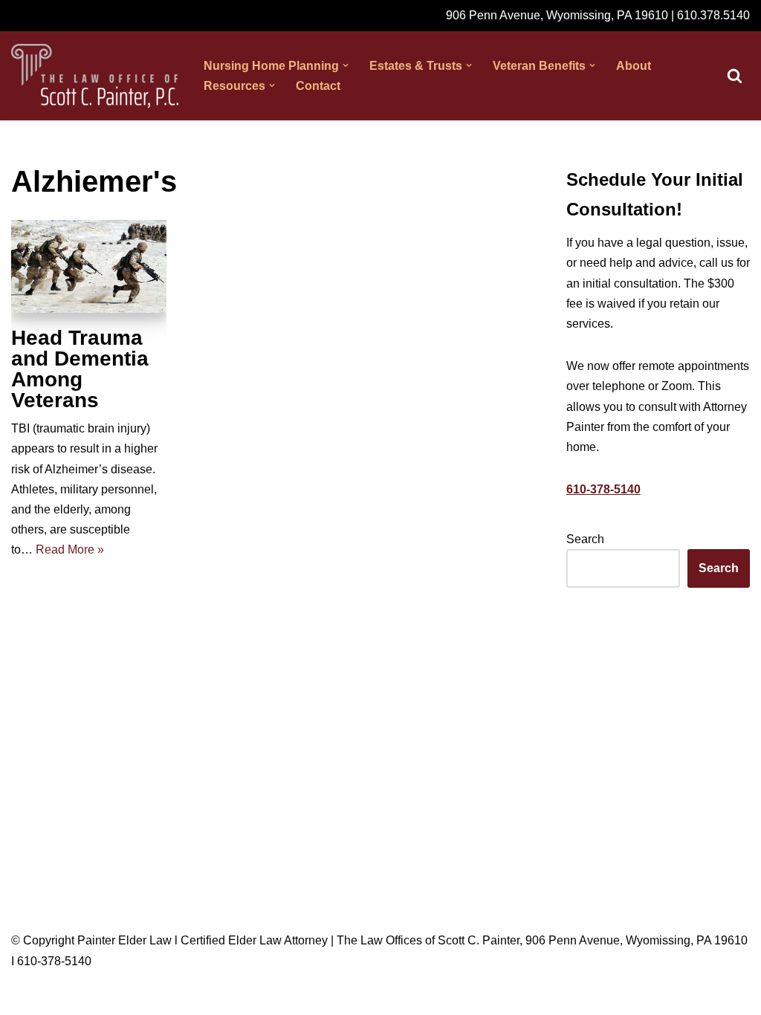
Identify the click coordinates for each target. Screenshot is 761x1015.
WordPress (143, 996)
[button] (346, 65)
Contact (318, 86)
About (633, 65)
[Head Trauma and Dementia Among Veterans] (88, 267)
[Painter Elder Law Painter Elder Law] (94, 76)
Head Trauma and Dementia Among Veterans (80, 369)
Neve (25, 996)
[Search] (734, 75)
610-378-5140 (603, 489)
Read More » (70, 549)
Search (585, 539)
